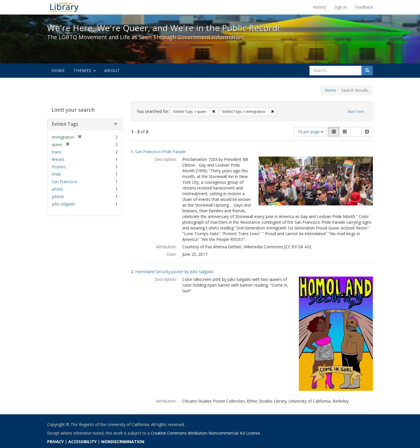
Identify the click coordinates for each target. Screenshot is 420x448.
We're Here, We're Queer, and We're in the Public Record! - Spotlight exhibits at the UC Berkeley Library (64, 7)
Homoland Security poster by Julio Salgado (174, 271)
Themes (83, 70)
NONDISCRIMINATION (122, 441)
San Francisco (64, 181)
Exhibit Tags (65, 124)
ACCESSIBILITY (82, 441)
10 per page (309, 131)
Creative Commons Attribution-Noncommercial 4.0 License (205, 433)
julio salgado (63, 204)
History (319, 7)
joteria (58, 196)
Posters (59, 166)
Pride (56, 174)
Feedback (364, 7)
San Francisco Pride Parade (160, 151)
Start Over (356, 111)
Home (58, 70)
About (112, 70)
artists (57, 189)
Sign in (341, 7)
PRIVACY (55, 441)
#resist (58, 159)
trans (56, 152)
